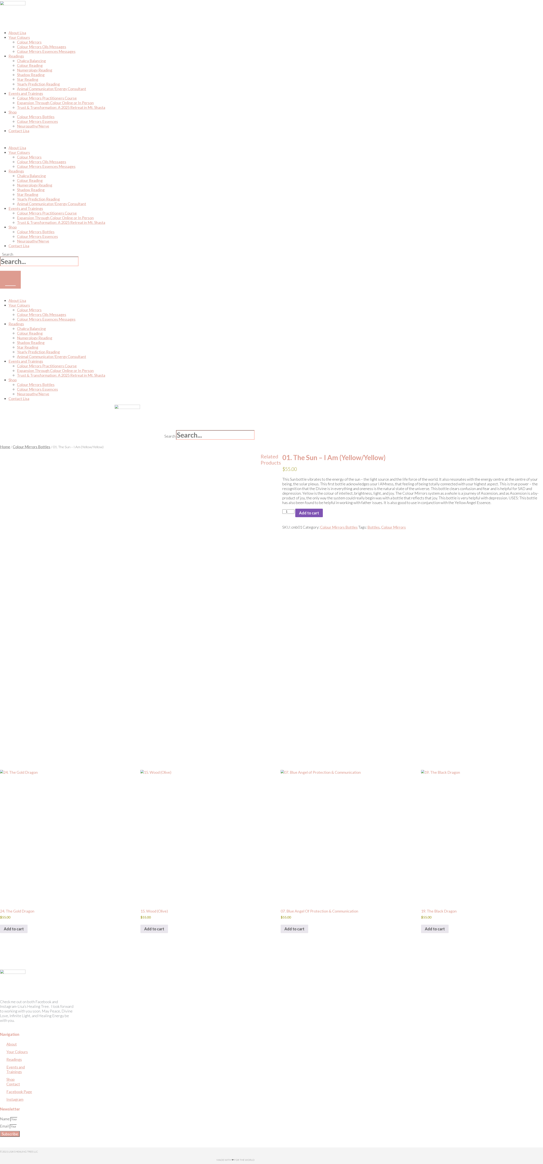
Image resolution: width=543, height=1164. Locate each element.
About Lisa (17, 147)
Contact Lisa (18, 130)
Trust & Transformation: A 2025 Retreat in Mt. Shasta (61, 107)
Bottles (373, 527)
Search (7, 254)
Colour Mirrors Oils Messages (41, 46)
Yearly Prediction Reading (38, 199)
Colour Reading (30, 65)
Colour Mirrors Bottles (36, 116)
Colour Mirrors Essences (37, 121)
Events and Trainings (25, 93)
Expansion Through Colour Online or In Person (55, 102)
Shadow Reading (31, 74)
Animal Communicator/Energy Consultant (51, 88)
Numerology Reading (34, 70)
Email (5, 1126)
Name (5, 1118)
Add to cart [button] (14, 929)
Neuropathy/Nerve (33, 126)
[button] (88, 139)
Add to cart (309, 513)
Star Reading (27, 79)
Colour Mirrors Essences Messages (46, 51)
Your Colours (19, 37)
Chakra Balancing (31, 60)
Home (5, 446)
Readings (16, 56)
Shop (12, 112)
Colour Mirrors (29, 42)
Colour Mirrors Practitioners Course (47, 98)
